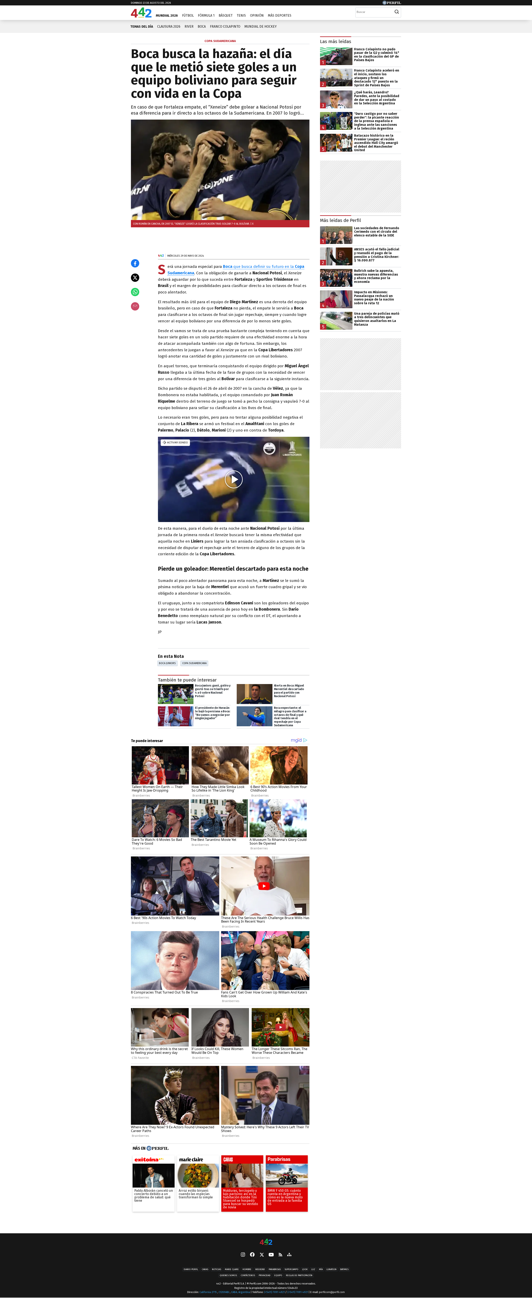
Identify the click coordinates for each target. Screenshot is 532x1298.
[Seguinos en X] (262, 1255)
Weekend (260, 1269)
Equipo (278, 1275)
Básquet (226, 15)
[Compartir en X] (135, 277)
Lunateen (331, 1269)
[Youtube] (271, 1255)
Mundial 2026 (167, 15)
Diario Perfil (191, 1269)
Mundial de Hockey (260, 26)
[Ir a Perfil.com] (391, 4)
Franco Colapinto (225, 26)
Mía (321, 1269)
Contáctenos (248, 1275)
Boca (202, 26)
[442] (266, 1242)
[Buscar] (397, 12)
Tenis (241, 15)
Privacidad (265, 1275)
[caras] (242, 1160)
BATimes (344, 1269)
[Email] (135, 306)
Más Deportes (279, 15)
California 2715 (208, 1292)
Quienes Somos (228, 1275)
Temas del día (141, 26)
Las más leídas (335, 41)
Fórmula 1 (206, 15)
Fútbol (188, 15)
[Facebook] (252, 1255)
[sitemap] (289, 1255)
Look (305, 1269)
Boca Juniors (167, 663)
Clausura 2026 (168, 26)
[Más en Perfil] (157, 1148)
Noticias (216, 1269)
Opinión (257, 15)
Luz (313, 1269)
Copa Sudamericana (194, 663)
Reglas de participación (299, 1275)
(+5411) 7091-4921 (274, 1292)
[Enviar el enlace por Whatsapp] (135, 292)
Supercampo (291, 1269)
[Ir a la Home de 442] (141, 16)
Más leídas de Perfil (340, 220)
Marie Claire (232, 1269)
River (189, 26)
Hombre (247, 1269)
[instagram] (243, 1255)
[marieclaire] (198, 1160)
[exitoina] (154, 1160)
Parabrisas (275, 1269)
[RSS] (280, 1255)
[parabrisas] (287, 1160)
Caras (205, 1269)
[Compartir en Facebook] (135, 263)
